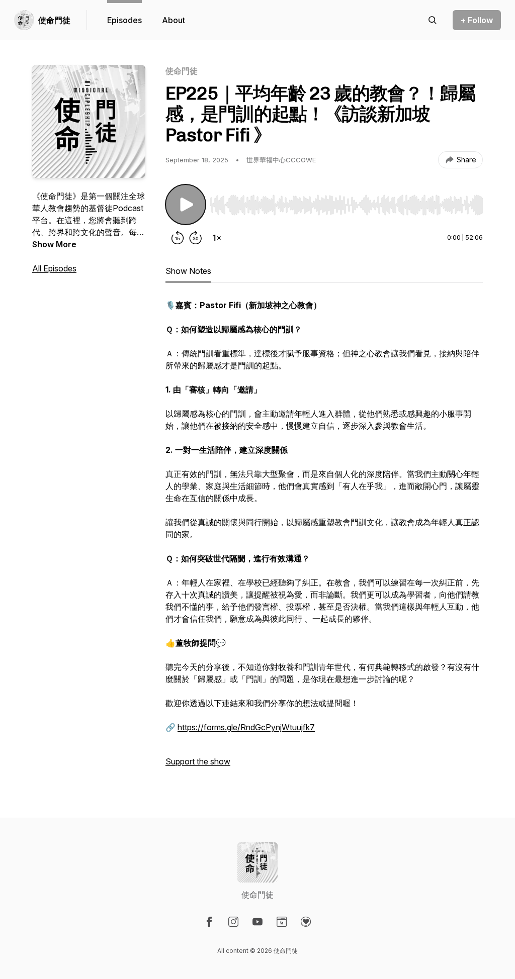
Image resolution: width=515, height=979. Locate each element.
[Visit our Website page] (282, 922)
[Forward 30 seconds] (196, 238)
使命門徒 (54, 20)
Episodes (124, 20)
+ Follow (477, 20)
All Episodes (54, 268)
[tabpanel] (324, 538)
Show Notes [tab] (188, 271)
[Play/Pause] (185, 204)
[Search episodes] (432, 20)
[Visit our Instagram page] (233, 922)
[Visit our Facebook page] (209, 922)
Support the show (197, 761)
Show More (54, 244)
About (173, 20)
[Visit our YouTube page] (257, 922)
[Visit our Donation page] (306, 922)
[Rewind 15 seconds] (177, 238)
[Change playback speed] (217, 238)
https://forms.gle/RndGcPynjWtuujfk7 (246, 727)
